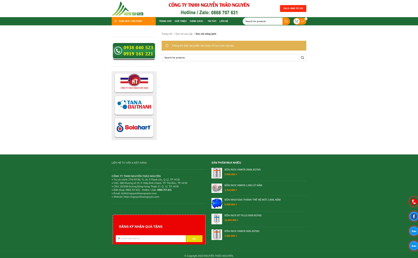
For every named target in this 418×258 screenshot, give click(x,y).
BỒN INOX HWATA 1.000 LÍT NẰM (243, 185)
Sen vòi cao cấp (184, 33)
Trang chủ (167, 33)
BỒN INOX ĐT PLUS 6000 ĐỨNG (243, 215)
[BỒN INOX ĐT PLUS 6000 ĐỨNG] (216, 219)
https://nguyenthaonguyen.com (141, 196)
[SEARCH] (286, 21)
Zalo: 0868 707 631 (293, 8)
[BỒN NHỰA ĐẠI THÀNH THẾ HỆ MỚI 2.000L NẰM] (216, 203)
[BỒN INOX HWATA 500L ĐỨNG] (216, 234)
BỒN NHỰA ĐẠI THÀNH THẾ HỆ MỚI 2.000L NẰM (253, 199)
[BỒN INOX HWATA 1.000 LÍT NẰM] (216, 188)
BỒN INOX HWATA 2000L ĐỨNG (243, 169)
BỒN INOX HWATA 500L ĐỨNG (242, 231)
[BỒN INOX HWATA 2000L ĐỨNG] (216, 173)
